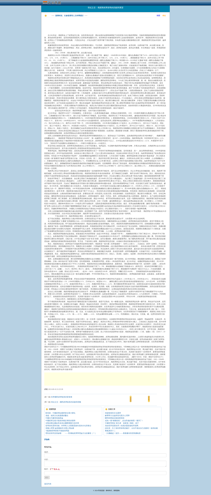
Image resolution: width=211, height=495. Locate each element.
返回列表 (47, 484)
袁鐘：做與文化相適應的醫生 (56, 415)
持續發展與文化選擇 (113, 413)
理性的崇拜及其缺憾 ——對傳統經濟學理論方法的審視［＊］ (70, 433)
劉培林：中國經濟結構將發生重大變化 (60, 413)
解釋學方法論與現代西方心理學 (117, 415)
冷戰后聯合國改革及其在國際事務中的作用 (62, 423)
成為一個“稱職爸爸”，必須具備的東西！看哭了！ (124, 421)
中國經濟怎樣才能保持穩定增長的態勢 (60, 421)
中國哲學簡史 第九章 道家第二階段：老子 (122, 423)
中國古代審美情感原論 (54, 418)
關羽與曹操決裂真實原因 (114, 418)
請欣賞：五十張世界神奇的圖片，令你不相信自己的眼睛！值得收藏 (131, 428)
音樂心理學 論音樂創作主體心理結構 (59, 428)
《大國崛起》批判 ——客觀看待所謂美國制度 (123, 433)
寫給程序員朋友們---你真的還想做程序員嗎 (121, 426)
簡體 (158, 15)
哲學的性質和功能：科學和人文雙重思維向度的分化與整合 (68, 426)
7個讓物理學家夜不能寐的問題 (57, 431)
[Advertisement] (84, 24)
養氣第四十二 (110, 431)
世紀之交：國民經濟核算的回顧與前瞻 (66, 402)
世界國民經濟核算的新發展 (61, 397)
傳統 (164, 15)
